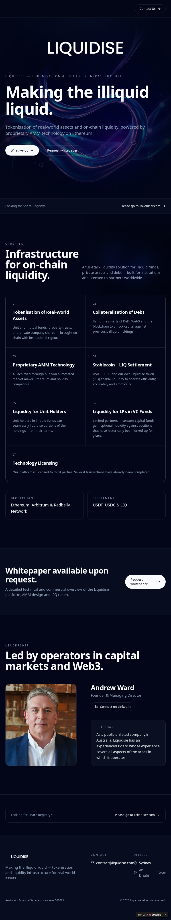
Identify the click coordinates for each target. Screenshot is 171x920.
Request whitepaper (62, 150)
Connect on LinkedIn (115, 706)
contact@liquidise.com (115, 862)
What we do (19, 150)
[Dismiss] (165, 914)
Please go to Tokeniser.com (140, 206)
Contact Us (148, 8)
